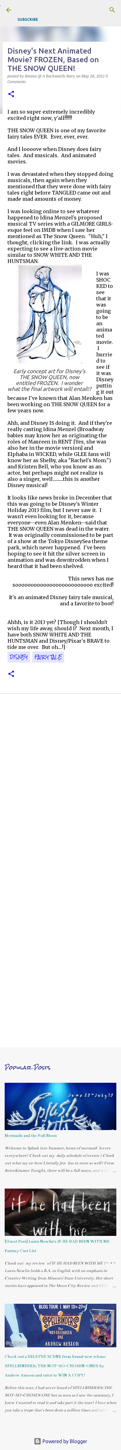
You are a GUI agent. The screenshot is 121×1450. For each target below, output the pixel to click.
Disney (19, 657)
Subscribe (27, 19)
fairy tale (48, 657)
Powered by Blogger (64, 1441)
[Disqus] (60, 787)
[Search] (112, 9)
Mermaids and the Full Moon (31, 1135)
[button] (11, 94)
